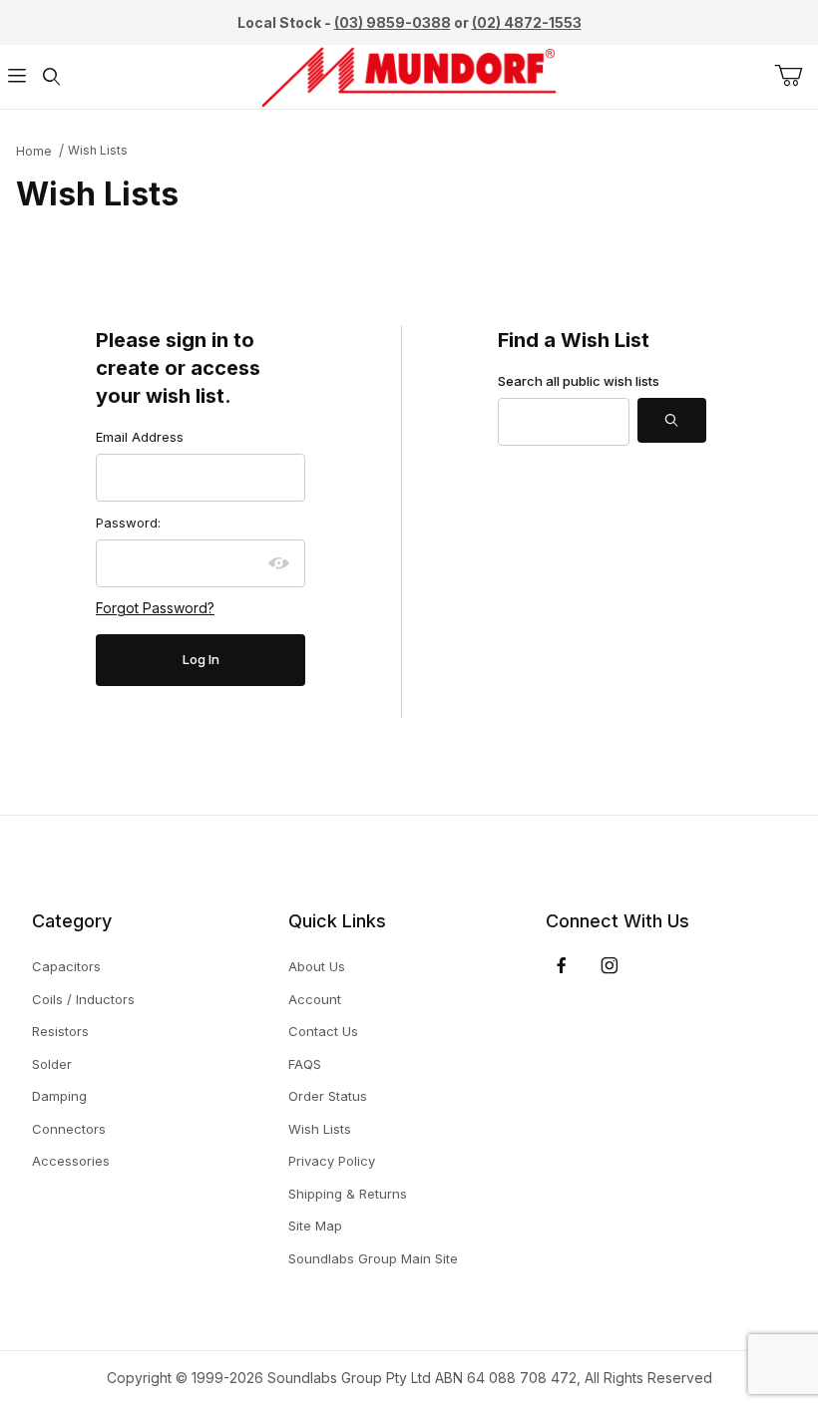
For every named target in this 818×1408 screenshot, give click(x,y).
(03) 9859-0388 (392, 22)
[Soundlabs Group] (409, 75)
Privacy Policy (331, 1161)
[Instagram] (609, 965)
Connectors (69, 1129)
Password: (128, 522)
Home (34, 151)
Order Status (327, 1096)
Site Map (315, 1225)
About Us (316, 966)
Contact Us (323, 1031)
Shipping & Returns (347, 1194)
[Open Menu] (17, 77)
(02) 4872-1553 (527, 22)
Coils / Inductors (83, 999)
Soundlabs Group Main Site (373, 1258)
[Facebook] (562, 965)
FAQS (304, 1064)
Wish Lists (98, 150)
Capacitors (66, 966)
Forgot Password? (155, 607)
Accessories (71, 1161)
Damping (59, 1096)
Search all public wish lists (578, 381)
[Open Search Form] (51, 77)
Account (314, 999)
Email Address (140, 437)
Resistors (60, 1031)
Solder (52, 1064)
